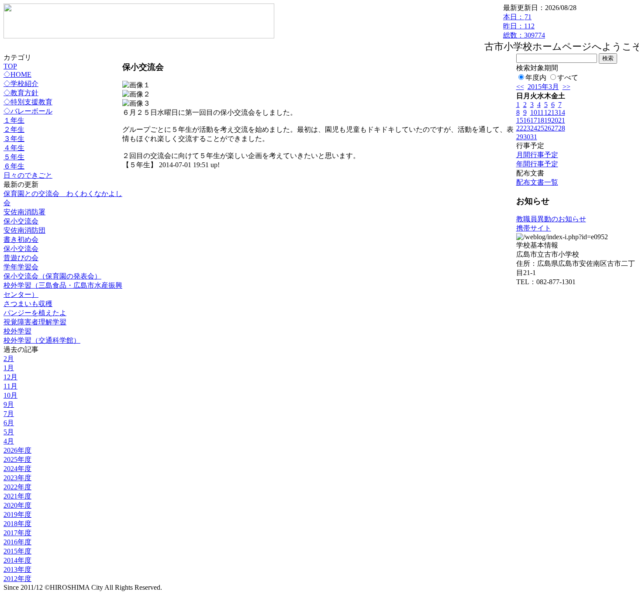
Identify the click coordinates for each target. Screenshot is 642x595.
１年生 (13, 120)
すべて (567, 77)
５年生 (13, 157)
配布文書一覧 (537, 182)
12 (547, 112)
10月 (10, 395)
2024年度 (17, 468)
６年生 (13, 166)
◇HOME (17, 74)
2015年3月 (543, 86)
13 (554, 112)
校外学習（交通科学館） (41, 340)
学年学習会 (20, 267)
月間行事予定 (537, 154)
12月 (10, 377)
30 (526, 137)
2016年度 (17, 542)
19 (547, 120)
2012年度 (17, 578)
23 (526, 128)
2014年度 (17, 560)
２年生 (13, 129)
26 (547, 128)
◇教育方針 (20, 92)
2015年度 (17, 551)
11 (540, 112)
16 (526, 120)
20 (554, 120)
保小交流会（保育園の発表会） (52, 276)
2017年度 (17, 533)
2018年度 (17, 523)
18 (540, 120)
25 (540, 128)
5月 (8, 432)
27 (554, 128)
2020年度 (17, 505)
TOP (10, 66)
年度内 (535, 77)
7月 (8, 413)
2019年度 (17, 514)
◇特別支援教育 (27, 102)
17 (533, 120)
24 (533, 128)
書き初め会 (20, 239)
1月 (8, 367)
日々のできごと (27, 175)
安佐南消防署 (24, 212)
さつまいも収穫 (27, 303)
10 (533, 112)
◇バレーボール (27, 111)
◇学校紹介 (20, 83)
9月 (8, 404)
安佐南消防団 (24, 230)
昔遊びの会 (20, 257)
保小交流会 (20, 221)
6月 (8, 422)
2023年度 (17, 478)
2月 (8, 358)
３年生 (13, 138)
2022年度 (17, 487)
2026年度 (17, 450)
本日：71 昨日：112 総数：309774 (524, 26)
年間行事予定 (537, 164)
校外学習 (17, 331)
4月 (8, 441)
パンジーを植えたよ (34, 312)
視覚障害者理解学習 (34, 322)
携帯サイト (533, 228)
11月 (10, 386)
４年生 (13, 147)
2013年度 (17, 569)
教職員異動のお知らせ (551, 219)
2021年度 (17, 496)
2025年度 (17, 459)
